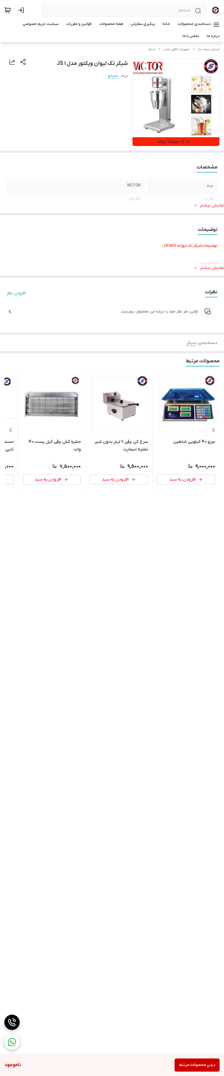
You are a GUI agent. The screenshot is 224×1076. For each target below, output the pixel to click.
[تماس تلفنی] (12, 1022)
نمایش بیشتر (212, 205)
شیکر (151, 49)
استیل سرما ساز (209, 49)
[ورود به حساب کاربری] (22, 10)
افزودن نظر (16, 293)
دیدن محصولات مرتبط (197, 1065)
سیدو (113, 75)
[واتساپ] (12, 1042)
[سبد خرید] (7, 10)
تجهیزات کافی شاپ (176, 49)
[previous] (213, 430)
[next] (10, 430)
